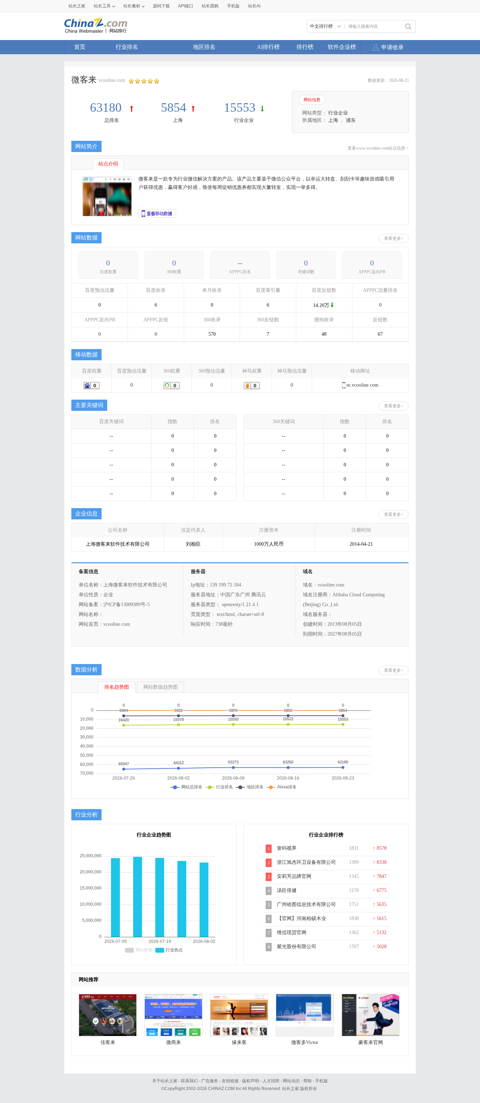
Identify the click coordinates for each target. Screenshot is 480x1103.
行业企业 (244, 120)
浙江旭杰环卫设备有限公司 (306, 862)
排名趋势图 (116, 687)
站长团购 (210, 6)
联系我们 (189, 1080)
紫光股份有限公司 (296, 946)
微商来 (173, 1042)
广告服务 (209, 1080)
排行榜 (305, 47)
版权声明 (250, 1080)
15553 (239, 107)
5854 (173, 107)
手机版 (321, 1080)
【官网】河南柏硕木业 (301, 918)
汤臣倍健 (287, 890)
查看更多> (393, 238)
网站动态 (291, 1080)
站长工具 (102, 6)
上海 (178, 120)
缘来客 (239, 1042)
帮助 (307, 1080)
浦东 (351, 120)
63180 (107, 107)
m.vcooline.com (362, 385)
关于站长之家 (164, 1080)
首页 (79, 47)
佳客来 (107, 1042)
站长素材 (131, 6)
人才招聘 (270, 1080)
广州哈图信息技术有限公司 (306, 904)
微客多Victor (304, 1042)
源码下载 (161, 6)
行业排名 (127, 47)
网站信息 (312, 99)
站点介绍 (108, 163)
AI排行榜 (268, 47)
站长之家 (77, 6)
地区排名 (204, 47)
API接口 (185, 6)
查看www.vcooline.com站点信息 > (378, 148)
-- (240, 262)
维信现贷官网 (291, 932)
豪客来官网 (370, 1042)
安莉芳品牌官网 (294, 876)
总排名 (111, 120)
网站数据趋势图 (160, 687)
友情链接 (230, 1080)
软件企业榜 (342, 47)
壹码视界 (287, 848)
